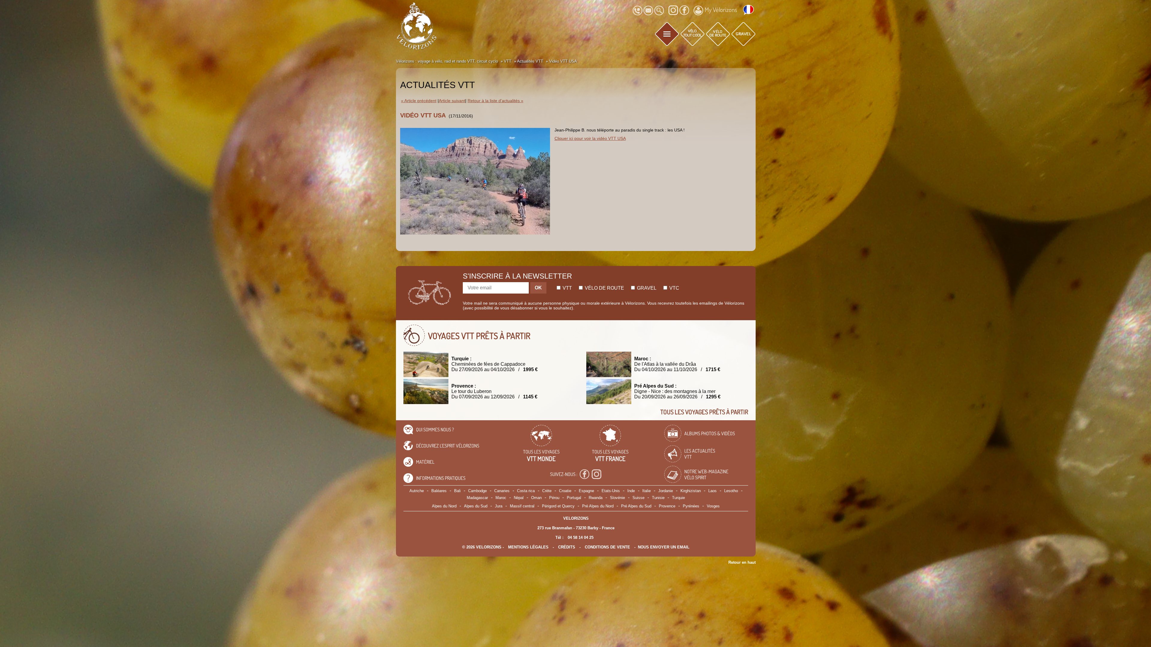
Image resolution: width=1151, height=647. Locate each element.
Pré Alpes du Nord (598, 506)
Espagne (586, 491)
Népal (519, 497)
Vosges (713, 506)
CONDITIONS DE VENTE (607, 547)
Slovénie (617, 497)
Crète (547, 491)
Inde (631, 491)
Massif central (522, 506)
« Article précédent (418, 101)
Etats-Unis (611, 491)
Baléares (439, 491)
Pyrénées (691, 506)
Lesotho (731, 491)
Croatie (565, 491)
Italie (646, 491)
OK (538, 287)
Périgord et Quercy (558, 506)
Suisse (638, 497)
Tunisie (658, 497)
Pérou (554, 497)
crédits (566, 547)
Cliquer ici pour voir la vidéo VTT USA (590, 138)
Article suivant (452, 101)
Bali (457, 491)
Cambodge (477, 491)
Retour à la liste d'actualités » (495, 101)
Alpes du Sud (475, 506)
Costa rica (526, 491)
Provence (667, 506)
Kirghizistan (690, 491)
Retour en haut (742, 562)
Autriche (416, 491)
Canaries (502, 491)
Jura (498, 506)
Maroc (500, 497)
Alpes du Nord (444, 506)
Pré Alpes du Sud (636, 506)
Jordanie (665, 491)
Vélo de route (604, 288)
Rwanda (595, 497)
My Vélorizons (721, 9)
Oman (536, 497)
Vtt (566, 288)
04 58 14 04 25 (580, 537)
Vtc (673, 288)
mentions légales (528, 547)
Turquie (678, 497)
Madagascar (477, 497)
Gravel (646, 288)
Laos (712, 491)
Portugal (574, 497)
